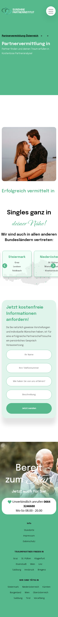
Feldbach (17, 271)
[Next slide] (53, 265)
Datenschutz (29, 541)
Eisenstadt (21, 564)
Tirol (28, 598)
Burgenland (15, 592)
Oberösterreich (40, 592)
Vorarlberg (39, 598)
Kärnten (46, 587)
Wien (32, 564)
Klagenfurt (40, 558)
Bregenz (42, 569)
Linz (40, 564)
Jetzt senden (29, 408)
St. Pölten (26, 558)
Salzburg (16, 569)
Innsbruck (29, 569)
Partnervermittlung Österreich (20, 35)
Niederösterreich (30, 587)
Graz (17, 263)
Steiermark (16, 257)
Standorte (29, 530)
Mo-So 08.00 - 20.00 (31, 506)
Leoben (17, 267)
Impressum (29, 535)
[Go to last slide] (4, 265)
